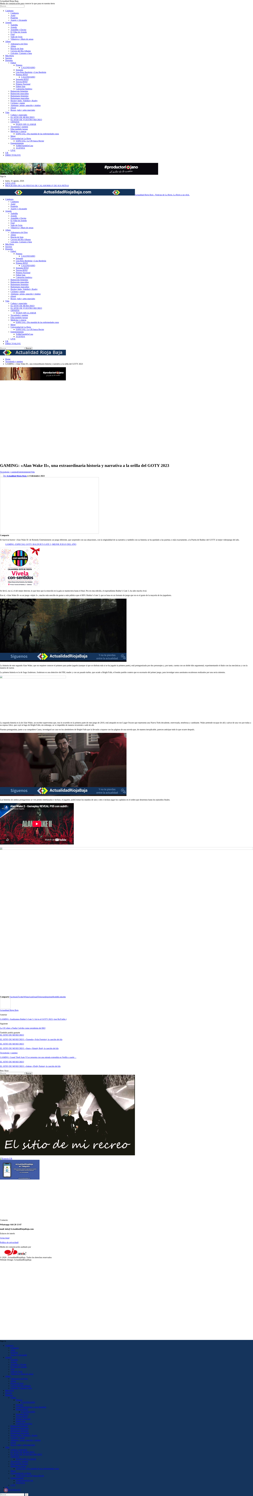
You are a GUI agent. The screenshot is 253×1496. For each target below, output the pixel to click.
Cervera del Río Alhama (21, 51)
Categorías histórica (24, 89)
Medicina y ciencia (18, 131)
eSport (13, 108)
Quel (13, 34)
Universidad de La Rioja (21, 138)
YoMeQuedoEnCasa (24, 145)
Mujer (13, 136)
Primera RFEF (22, 74)
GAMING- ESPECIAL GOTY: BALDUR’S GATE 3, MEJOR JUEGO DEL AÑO (40, 544)
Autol (13, 15)
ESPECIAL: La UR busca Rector (30, 141)
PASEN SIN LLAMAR (26, 124)
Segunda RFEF (22, 79)
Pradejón (14, 18)
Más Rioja (9, 56)
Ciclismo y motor (18, 103)
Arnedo (8, 22)
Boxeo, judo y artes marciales (23, 110)
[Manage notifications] (6, 1490)
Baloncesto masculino (20, 93)
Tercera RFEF (22, 82)
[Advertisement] (10, 420)
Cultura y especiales (19, 115)
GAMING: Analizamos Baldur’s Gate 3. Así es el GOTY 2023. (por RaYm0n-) (33, 1019)
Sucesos (8, 58)
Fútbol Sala (20, 86)
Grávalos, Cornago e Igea (21, 53)
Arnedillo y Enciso (18, 30)
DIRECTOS (13, 155)
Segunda (19, 70)
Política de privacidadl (9, 1242)
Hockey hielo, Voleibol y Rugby (24, 101)
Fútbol (13, 63)
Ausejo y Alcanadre (19, 20)
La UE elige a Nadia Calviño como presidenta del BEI (22, 1028)
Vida (7, 112)
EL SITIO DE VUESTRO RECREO (26, 119)
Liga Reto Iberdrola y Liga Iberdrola (31, 72)
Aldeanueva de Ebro (19, 44)
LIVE (13, 150)
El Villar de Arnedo (19, 32)
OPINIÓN (15, 122)
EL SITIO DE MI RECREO (23, 117)
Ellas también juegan (19, 129)
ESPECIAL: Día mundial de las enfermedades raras (37, 134)
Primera (19, 65)
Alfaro (8, 41)
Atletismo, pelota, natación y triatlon (26, 105)
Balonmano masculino (20, 98)
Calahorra (9, 11)
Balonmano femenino (19, 96)
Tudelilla (14, 25)
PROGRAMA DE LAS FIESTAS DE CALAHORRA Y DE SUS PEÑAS (37, 185)
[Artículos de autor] (5, 1008)
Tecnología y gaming (19, 127)
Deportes (9, 60)
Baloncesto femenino (19, 91)
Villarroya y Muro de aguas (22, 39)
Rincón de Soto (17, 48)
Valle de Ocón (16, 37)
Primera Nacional (23, 84)
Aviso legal (4, 1238)
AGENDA (20, 148)
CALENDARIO (28, 67)
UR (6, 153)
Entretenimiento (17, 143)
